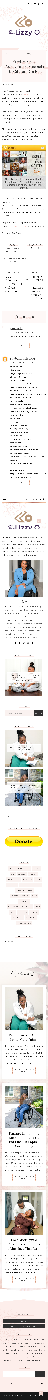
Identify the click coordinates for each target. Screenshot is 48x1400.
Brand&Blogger (14, 1397)
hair (38, 907)
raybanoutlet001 (22, 358)
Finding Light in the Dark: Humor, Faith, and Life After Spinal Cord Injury (24, 788)
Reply (14, 345)
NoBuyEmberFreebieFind (16, 258)
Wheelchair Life (24, 890)
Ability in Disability (19, 868)
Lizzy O (14, 1395)
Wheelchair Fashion (31, 885)
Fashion (33, 874)
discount (24, 901)
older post (34, 273)
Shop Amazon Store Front (24, 1326)
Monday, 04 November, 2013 (22, 332)
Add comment (38, 495)
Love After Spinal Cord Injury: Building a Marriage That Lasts (24, 1244)
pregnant (17, 917)
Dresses (21, 874)
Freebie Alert (13, 251)
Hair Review (13, 879)
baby (34, 896)
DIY (12, 874)
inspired (23, 912)
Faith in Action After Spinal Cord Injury (24, 748)
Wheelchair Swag (19, 896)
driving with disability (20, 907)
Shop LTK (24, 1321)
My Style (27, 879)
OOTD (38, 879)
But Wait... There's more (24, 1070)
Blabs (36, 868)
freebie (15, 248)
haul (12, 912)
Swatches (12, 885)
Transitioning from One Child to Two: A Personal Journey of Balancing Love (24, 677)
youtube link (24, 923)
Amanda (16, 328)
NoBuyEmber (29, 94)
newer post (13, 273)
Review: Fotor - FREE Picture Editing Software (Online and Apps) (34, 287)
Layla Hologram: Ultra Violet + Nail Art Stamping (13, 284)
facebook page (33, 209)
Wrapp (13, 262)
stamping (30, 917)
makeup (34, 912)
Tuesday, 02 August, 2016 (21, 362)
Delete (24, 345)
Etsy (9, 248)
